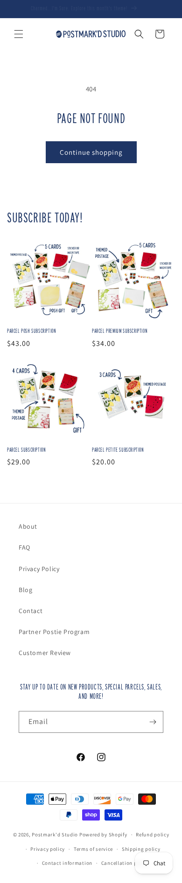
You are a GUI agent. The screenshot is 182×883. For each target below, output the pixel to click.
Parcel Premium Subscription (119, 330)
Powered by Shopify (103, 834)
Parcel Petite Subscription (118, 449)
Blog (25, 590)
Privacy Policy (39, 569)
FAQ (24, 547)
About (28, 526)
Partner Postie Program (54, 632)
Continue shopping (91, 152)
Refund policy (152, 834)
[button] (18, 34)
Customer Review (45, 652)
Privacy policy (47, 849)
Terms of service (93, 849)
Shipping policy (141, 849)
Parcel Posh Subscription (31, 330)
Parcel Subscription (26, 449)
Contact (30, 611)
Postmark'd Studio (55, 834)
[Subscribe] (152, 722)
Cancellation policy (125, 863)
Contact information (67, 863)
